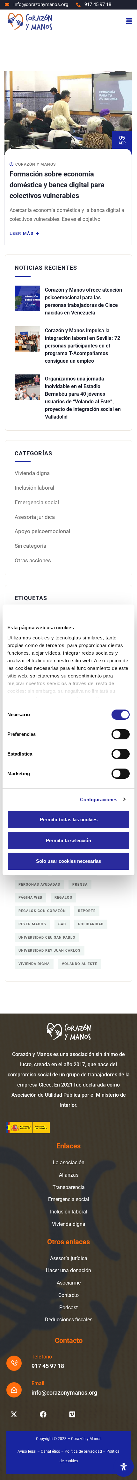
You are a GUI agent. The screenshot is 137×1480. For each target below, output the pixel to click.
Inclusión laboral (34, 488)
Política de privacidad (83, 1451)
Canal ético (50, 1451)
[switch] (121, 734)
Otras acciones (33, 560)
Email (38, 1383)
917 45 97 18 (48, 1366)
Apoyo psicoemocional (42, 531)
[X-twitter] (13, 1414)
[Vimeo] (72, 1414)
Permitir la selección (68, 840)
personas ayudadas (39, 884)
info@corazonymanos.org (64, 1392)
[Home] (29, 21)
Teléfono (42, 1357)
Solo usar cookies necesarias (68, 861)
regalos (63, 897)
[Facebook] (43, 1414)
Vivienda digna (32, 473)
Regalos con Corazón (42, 911)
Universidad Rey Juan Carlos (49, 950)
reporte (87, 911)
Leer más (22, 233)
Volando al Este (79, 964)
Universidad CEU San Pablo (47, 937)
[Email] (14, 1389)
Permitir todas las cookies (68, 819)
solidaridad (91, 924)
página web (30, 897)
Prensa (80, 884)
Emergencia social (37, 502)
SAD (62, 924)
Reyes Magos (32, 924)
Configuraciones (99, 799)
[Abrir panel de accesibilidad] (123, 1467)
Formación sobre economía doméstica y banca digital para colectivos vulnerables (57, 185)
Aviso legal (27, 1451)
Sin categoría (30, 546)
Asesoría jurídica (35, 517)
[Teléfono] (14, 1363)
